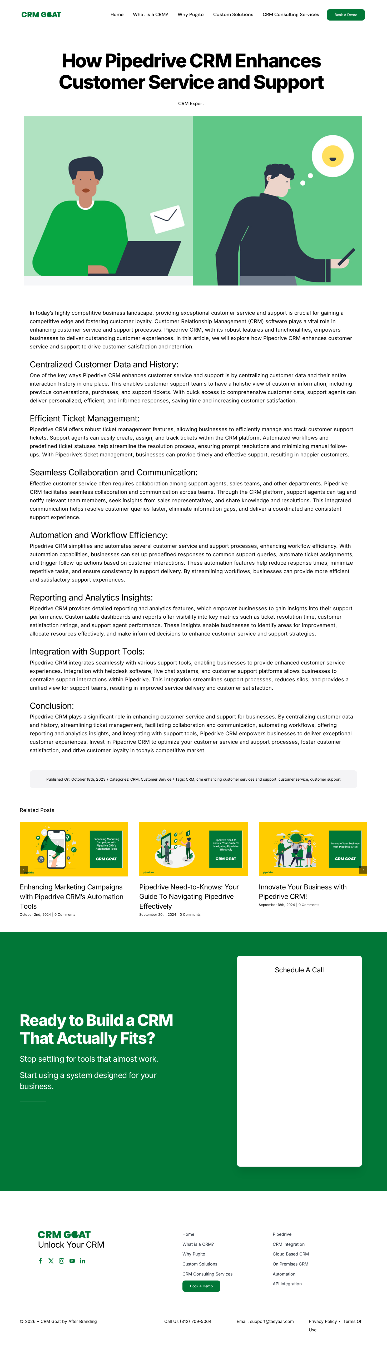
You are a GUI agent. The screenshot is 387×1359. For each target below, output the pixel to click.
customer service (293, 779)
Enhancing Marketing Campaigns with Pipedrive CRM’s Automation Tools (71, 896)
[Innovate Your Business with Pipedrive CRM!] (313, 849)
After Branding (82, 1321)
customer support (325, 779)
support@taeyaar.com (272, 1321)
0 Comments (64, 914)
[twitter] (51, 1261)
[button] (24, 870)
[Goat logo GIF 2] (41, 14)
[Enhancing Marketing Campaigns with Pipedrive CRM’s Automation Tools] (74, 849)
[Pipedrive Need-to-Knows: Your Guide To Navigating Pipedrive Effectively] (193, 849)
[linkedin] (82, 1261)
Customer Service (156, 779)
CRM (134, 779)
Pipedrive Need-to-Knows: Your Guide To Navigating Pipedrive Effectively (189, 896)
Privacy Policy (323, 1321)
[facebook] (40, 1261)
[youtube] (72, 1261)
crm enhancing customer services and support (236, 779)
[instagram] (61, 1261)
